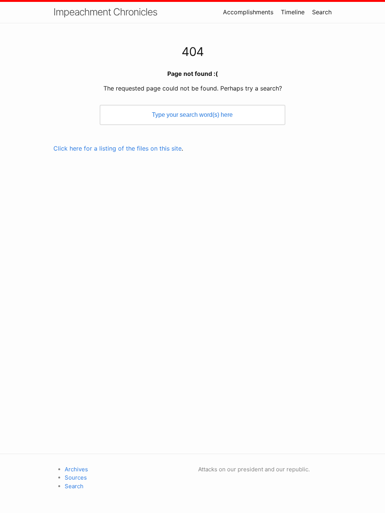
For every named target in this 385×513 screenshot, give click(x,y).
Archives (76, 469)
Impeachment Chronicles (105, 12)
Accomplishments (248, 12)
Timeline (293, 12)
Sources (76, 477)
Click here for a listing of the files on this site (117, 148)
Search (322, 12)
